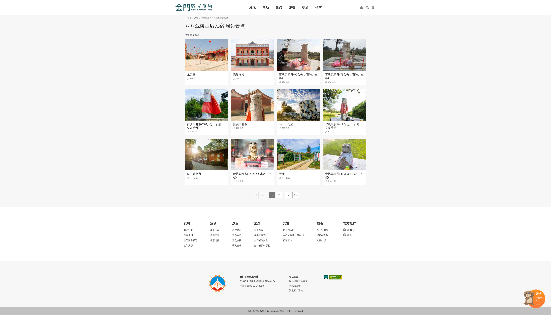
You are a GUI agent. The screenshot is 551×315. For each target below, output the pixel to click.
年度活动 (214, 230)
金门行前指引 (323, 230)
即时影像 (188, 230)
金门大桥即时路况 (292, 235)
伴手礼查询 (260, 235)
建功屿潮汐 (322, 235)
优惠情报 (214, 240)
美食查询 (258, 230)
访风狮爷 (236, 245)
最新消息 (214, 235)
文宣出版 (321, 240)
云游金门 (236, 235)
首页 (189, 18)
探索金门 (188, 235)
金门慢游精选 (190, 240)
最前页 (256, 195)
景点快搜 (236, 240)
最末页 (295, 195)
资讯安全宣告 (296, 290)
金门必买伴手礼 (262, 245)
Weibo (350, 235)
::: (176, 1)
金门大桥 (188, 245)
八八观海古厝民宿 (220, 18)
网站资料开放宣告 (298, 281)
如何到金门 (288, 230)
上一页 (263, 195)
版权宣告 (293, 276)
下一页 (288, 195)
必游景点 (236, 230)
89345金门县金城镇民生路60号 (256, 281)
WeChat (351, 230)
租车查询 (287, 240)
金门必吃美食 (261, 240)
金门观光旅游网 (193, 7)
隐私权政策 (295, 285)
